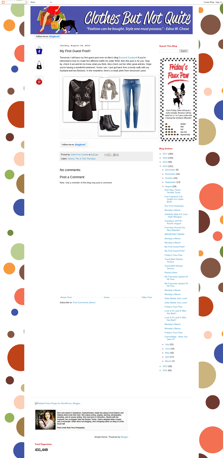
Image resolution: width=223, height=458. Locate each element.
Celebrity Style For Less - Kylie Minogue (176, 215)
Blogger (124, 437)
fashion (71, 159)
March (168, 361)
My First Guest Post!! (175, 246)
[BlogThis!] (108, 154)
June (168, 348)
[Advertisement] (106, 273)
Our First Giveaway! (174, 206)
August (168, 186)
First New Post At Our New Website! (175, 228)
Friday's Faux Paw (173, 255)
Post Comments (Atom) (84, 302)
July (167, 344)
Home (107, 297)
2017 (165, 154)
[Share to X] (111, 154)
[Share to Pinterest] (117, 154)
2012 (165, 366)
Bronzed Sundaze (128, 57)
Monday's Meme (173, 210)
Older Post (147, 297)
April (167, 357)
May (167, 353)
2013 (165, 166)
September (170, 182)
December (170, 169)
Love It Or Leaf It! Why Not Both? (175, 312)
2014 (165, 162)
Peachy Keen (171, 272)
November (170, 174)
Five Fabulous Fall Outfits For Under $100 (174, 199)
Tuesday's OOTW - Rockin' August (174, 222)
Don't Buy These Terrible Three (173, 191)
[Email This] (105, 154)
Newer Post (66, 297)
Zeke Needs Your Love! (176, 298)
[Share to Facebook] (114, 154)
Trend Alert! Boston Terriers (174, 260)
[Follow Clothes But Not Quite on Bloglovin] (48, 38)
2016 (165, 158)
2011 (165, 370)
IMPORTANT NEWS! (174, 234)
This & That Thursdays (86, 159)
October (169, 178)
